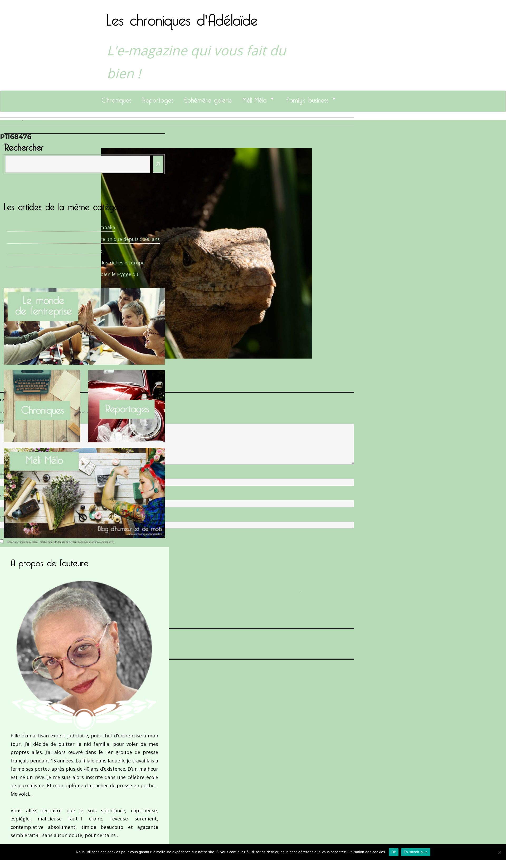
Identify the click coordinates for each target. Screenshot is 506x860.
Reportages (157, 98)
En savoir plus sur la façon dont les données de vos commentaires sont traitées (210, 590)
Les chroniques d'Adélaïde (182, 16)
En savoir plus (416, 852)
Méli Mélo (254, 98)
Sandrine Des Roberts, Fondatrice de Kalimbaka (61, 227)
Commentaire (10, 420)
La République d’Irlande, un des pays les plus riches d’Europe (76, 262)
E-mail (5, 495)
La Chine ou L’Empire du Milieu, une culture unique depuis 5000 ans (83, 239)
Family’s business (307, 98)
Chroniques (116, 98)
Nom (4, 474)
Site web (6, 517)
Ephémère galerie (208, 98)
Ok (393, 852)
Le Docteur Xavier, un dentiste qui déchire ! (56, 251)
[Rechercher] (158, 164)
